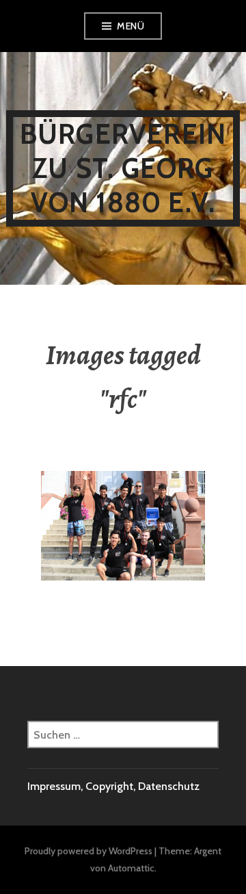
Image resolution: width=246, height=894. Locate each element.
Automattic (131, 868)
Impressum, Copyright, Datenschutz (113, 786)
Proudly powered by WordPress (88, 851)
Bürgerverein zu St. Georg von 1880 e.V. (123, 168)
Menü (130, 26)
